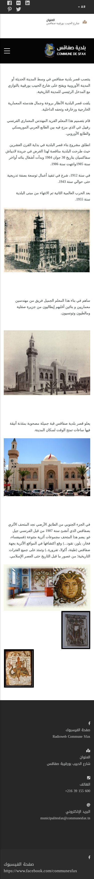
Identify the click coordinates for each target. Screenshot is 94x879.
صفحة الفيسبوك (78, 730)
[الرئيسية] (66, 49)
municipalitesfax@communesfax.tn (65, 818)
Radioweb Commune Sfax (71, 736)
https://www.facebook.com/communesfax (40, 871)
